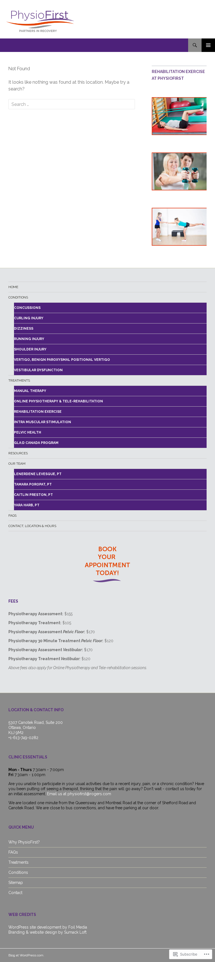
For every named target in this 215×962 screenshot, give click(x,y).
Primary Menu (208, 45)
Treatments (19, 380)
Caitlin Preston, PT (33, 495)
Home (13, 287)
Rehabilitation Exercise (38, 412)
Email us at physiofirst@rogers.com (79, 794)
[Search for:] (71, 104)
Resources (18, 453)
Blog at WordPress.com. (26, 955)
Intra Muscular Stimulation (42, 422)
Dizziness (23, 328)
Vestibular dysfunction (38, 370)
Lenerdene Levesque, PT (38, 474)
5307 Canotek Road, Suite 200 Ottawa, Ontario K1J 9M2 (35, 727)
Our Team (16, 464)
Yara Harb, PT (26, 505)
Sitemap (15, 882)
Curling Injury (28, 318)
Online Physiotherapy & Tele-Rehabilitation (58, 401)
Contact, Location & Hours (32, 526)
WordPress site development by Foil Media (47, 927)
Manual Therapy (30, 391)
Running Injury (29, 339)
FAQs (12, 516)
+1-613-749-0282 (23, 737)
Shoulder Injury (30, 349)
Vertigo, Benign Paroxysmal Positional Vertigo (62, 360)
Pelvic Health (27, 432)
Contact (15, 892)
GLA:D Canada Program (36, 443)
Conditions (18, 297)
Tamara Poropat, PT (33, 484)
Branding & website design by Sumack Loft (47, 932)
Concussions (27, 308)
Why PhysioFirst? (24, 842)
